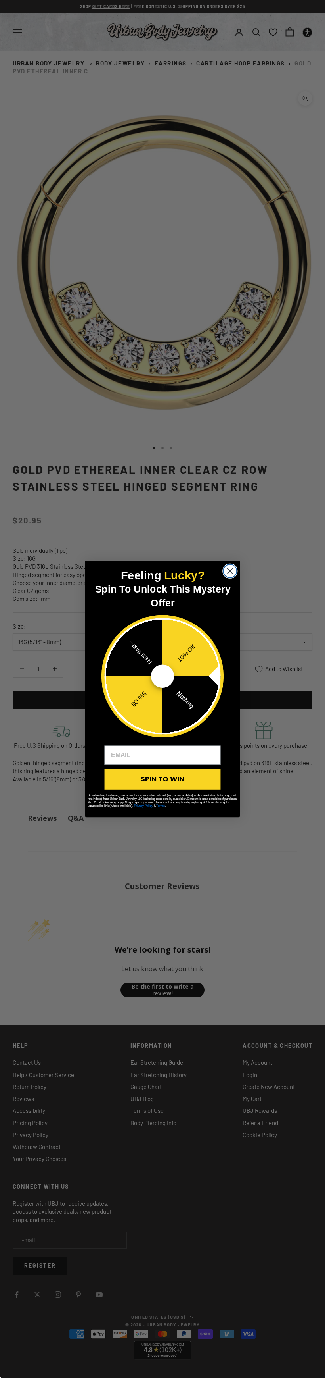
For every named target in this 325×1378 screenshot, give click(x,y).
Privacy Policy (143, 805)
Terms (160, 805)
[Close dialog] (230, 570)
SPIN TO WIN (162, 778)
